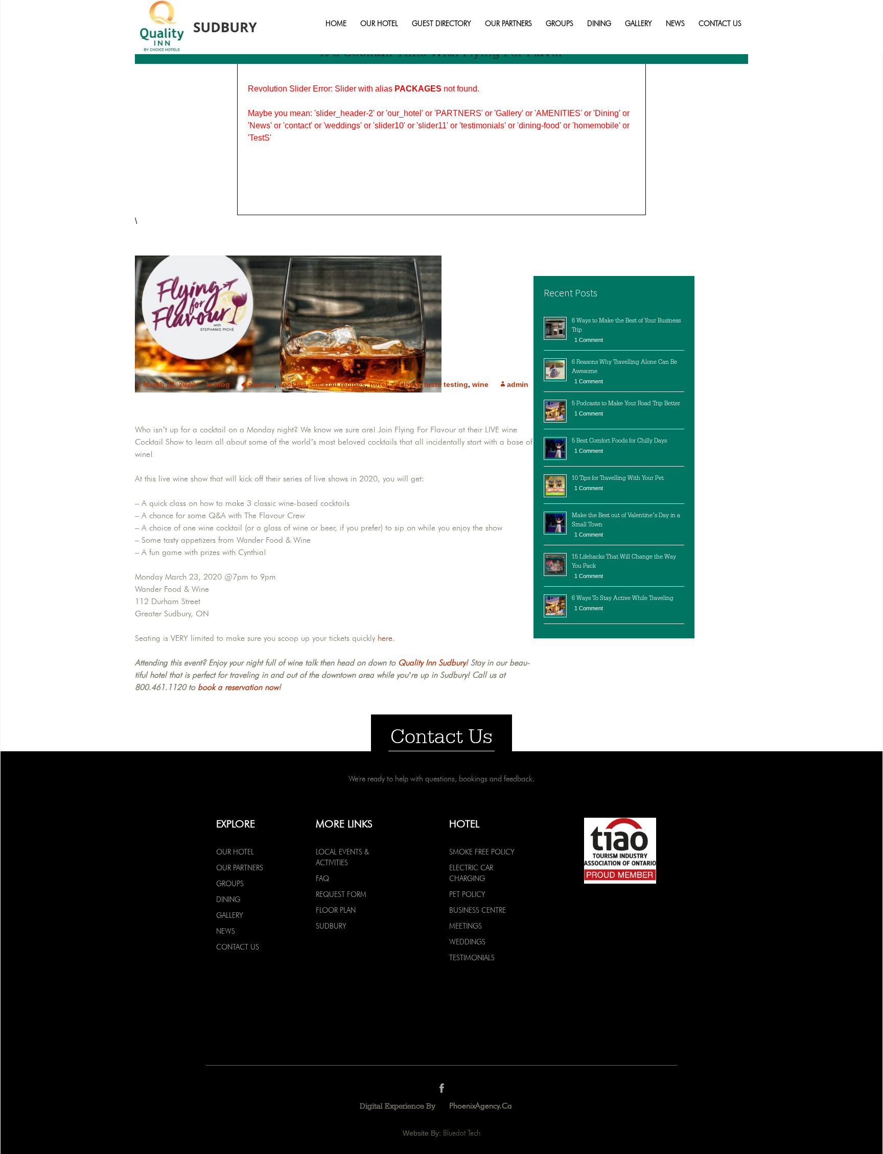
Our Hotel (379, 24)
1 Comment (588, 340)
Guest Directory (441, 24)
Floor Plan (336, 910)
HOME (336, 24)
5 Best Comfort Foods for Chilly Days (619, 440)
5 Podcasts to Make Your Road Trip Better (626, 403)
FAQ (322, 878)
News (675, 24)
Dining (599, 24)
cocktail (292, 384)
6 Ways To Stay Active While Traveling (622, 598)
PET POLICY (467, 894)
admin (517, 384)
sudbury (405, 384)
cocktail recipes (337, 384)
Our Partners (508, 24)
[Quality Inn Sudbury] (215, 27)
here (385, 638)
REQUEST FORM (341, 894)
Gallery (638, 24)
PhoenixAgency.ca (480, 1106)
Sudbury (331, 926)
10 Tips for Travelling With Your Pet (618, 477)
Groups (559, 24)
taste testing (446, 384)
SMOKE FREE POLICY (482, 852)
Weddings (467, 942)
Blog (222, 384)
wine (480, 384)
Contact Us (720, 24)
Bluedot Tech (461, 1133)
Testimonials (472, 958)
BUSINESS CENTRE (477, 910)
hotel (378, 384)
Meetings (465, 926)
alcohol (261, 384)
